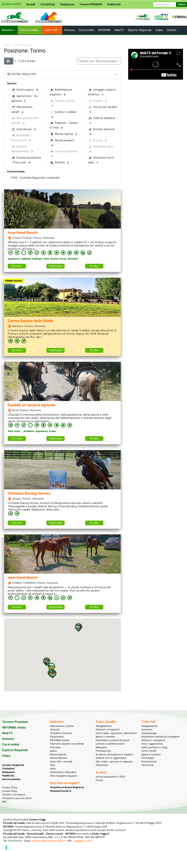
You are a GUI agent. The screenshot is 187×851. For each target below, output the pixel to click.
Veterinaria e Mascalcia (63, 772)
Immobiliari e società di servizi (112, 740)
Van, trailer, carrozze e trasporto (114, 761)
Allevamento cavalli (22, 109)
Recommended (97, 61)
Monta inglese (65, 134)
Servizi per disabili (103, 109)
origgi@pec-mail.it (82, 840)
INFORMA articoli (59, 740)
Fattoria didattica (102, 120)
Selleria (61, 162)
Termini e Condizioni (13, 794)
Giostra (99, 100)
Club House (26, 129)
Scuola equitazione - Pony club (26, 160)
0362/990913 (15, 840)
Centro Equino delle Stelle (30, 321)
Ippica (53, 750)
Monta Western (59, 757)
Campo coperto (63, 103)
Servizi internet (11, 779)
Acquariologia (149, 733)
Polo (52, 765)
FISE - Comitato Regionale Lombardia (35, 177)
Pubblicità (8, 775)
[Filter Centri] (8, 61)
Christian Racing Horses (29, 493)
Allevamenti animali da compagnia (160, 736)
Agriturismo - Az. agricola (24, 98)
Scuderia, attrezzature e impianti (114, 754)
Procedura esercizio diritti (16, 798)
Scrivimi (17, 266)
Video (6, 755)
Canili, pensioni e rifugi (154, 747)
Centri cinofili (148, 750)
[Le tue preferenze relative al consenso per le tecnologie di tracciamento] (6, 847)
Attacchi (54, 729)
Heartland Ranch (23, 232)
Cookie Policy (9, 791)
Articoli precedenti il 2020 (110, 776)
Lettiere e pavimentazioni (110, 743)
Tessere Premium (15, 722)
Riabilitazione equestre (61, 92)
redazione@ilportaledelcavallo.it (48, 840)
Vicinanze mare (101, 149)
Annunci (8, 739)
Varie (53, 768)
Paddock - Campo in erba (64, 125)
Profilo (94, 266)
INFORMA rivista (14, 727)
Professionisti (103, 750)
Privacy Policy (10, 787)
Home (7, 45)
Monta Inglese (58, 754)
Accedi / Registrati (13, 765)
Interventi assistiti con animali (67, 743)
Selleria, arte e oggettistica (111, 757)
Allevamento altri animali (24, 120)
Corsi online (10, 744)
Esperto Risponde (15, 750)
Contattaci (8, 768)
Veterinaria (102, 765)
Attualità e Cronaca (61, 733)
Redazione (8, 772)
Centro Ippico (27, 89)
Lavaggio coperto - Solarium (103, 92)
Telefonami (55, 266)
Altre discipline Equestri (63, 775)
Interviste (55, 747)
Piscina (99, 140)
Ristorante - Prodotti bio (21, 138)
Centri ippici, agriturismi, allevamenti (116, 733)
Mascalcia (101, 747)
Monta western (62, 143)
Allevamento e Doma (61, 726)
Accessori (146, 729)
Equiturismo (57, 736)
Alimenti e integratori (108, 729)
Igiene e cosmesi (105, 736)
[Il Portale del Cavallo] (48, 17)
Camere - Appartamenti (22, 149)
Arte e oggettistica (152, 743)
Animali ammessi (102, 131)
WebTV (7, 733)
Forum (99, 780)
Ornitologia (147, 757)
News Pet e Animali (61, 761)
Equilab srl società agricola (32, 405)
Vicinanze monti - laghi (102, 160)
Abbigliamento (104, 726)
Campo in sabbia (63, 114)
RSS (4, 801)
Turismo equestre (64, 153)
